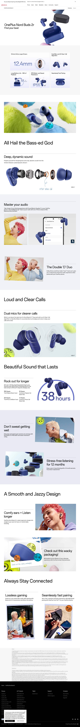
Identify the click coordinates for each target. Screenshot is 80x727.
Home (3, 685)
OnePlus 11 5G (4, 697)
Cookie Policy (16, 713)
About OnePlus (66, 693)
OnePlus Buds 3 (19, 703)
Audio (32, 5)
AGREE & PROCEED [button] (20, 720)
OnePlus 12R (4, 695)
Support (56, 5)
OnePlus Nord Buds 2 (20, 707)
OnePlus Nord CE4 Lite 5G (6, 701)
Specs (74, 8)
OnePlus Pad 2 (35, 693)
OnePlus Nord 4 (4, 699)
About (46, 5)
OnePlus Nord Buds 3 (20, 697)
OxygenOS (65, 697)
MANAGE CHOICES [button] (10, 720)
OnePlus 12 (3, 693)
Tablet (36, 5)
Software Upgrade (51, 695)
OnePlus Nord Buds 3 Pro (21, 701)
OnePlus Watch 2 (20, 695)
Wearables (41, 5)
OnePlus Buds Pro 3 (20, 699)
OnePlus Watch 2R (20, 693)
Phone (28, 5)
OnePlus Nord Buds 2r (21, 705)
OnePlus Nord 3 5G (5, 703)
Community (51, 5)
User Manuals (50, 693)
